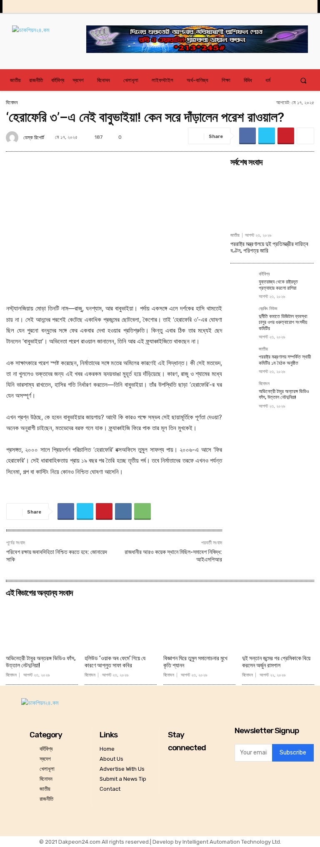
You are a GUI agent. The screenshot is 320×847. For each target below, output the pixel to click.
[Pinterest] (286, 136)
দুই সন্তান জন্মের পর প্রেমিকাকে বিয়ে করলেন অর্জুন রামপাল (276, 662)
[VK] (123, 511)
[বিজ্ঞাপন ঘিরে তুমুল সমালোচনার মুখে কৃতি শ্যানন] (199, 626)
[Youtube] (305, 6)
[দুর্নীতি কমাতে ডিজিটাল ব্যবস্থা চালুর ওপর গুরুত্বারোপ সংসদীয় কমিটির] (242, 318)
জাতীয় (235, 235)
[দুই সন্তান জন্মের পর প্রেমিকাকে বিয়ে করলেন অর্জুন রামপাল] (278, 626)
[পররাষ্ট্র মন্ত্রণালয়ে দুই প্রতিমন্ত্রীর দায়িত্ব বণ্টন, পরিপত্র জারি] (272, 199)
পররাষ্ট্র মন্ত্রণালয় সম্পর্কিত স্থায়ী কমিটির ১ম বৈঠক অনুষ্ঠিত (285, 360)
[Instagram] (266, 6)
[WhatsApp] (142, 511)
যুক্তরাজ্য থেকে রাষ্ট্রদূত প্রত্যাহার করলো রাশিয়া (278, 285)
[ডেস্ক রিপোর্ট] (13, 137)
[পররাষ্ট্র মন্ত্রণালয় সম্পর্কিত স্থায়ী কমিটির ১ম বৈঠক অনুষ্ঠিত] (242, 358)
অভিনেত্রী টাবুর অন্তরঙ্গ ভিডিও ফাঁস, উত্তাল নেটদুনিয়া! (284, 394)
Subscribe (293, 752)
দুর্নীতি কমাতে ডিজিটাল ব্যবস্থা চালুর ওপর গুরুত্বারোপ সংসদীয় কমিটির (283, 322)
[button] (303, 80)
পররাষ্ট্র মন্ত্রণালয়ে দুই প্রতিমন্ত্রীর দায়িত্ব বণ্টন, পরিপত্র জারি (269, 248)
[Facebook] (253, 6)
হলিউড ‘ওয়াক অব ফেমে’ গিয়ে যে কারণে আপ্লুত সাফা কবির (115, 662)
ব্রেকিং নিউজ (268, 308)
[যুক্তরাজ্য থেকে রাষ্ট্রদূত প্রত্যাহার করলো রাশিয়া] (242, 283)
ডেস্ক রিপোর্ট (33, 137)
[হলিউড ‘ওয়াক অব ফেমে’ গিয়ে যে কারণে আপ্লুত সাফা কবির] (121, 626)
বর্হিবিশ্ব (264, 274)
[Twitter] (292, 6)
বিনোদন (12, 102)
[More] (305, 136)
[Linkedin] (278, 6)
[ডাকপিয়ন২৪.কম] (49, 38)
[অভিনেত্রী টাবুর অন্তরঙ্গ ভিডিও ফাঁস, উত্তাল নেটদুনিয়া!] (242, 393)
